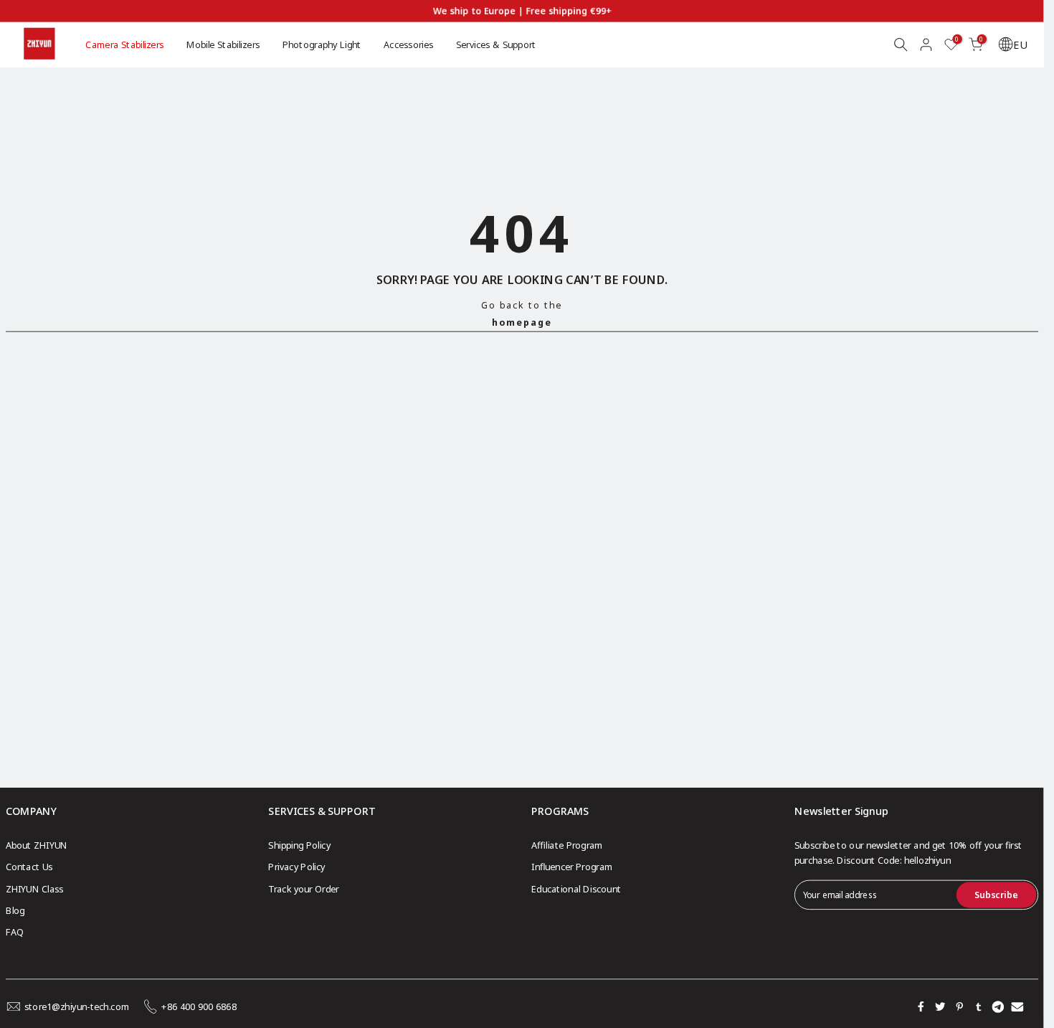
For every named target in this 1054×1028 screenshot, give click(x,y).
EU (1020, 44)
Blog (15, 911)
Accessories (408, 44)
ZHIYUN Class (35, 888)
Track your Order (303, 888)
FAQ (15, 932)
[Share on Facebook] (920, 1006)
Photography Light (322, 44)
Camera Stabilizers (124, 44)
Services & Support (496, 44)
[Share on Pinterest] (959, 1006)
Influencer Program (571, 867)
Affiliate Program (567, 845)
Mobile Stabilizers (223, 44)
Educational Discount (576, 888)
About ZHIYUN (36, 845)
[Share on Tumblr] (978, 1006)
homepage (522, 322)
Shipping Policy (299, 845)
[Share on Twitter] (940, 1006)
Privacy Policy (296, 867)
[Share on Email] (1017, 1006)
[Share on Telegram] (998, 1006)
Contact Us (29, 867)
